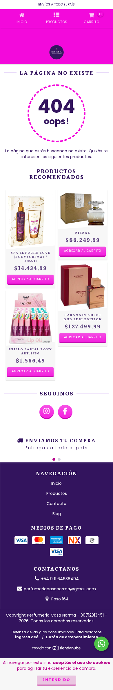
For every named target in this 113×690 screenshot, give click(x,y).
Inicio (56, 483)
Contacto (56, 503)
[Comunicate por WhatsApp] (101, 644)
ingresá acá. (27, 636)
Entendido (56, 679)
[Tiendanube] (56, 649)
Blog (56, 514)
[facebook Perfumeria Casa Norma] (65, 412)
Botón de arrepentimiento (72, 636)
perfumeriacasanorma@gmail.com (60, 589)
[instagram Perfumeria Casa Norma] (46, 412)
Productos (56, 493)
